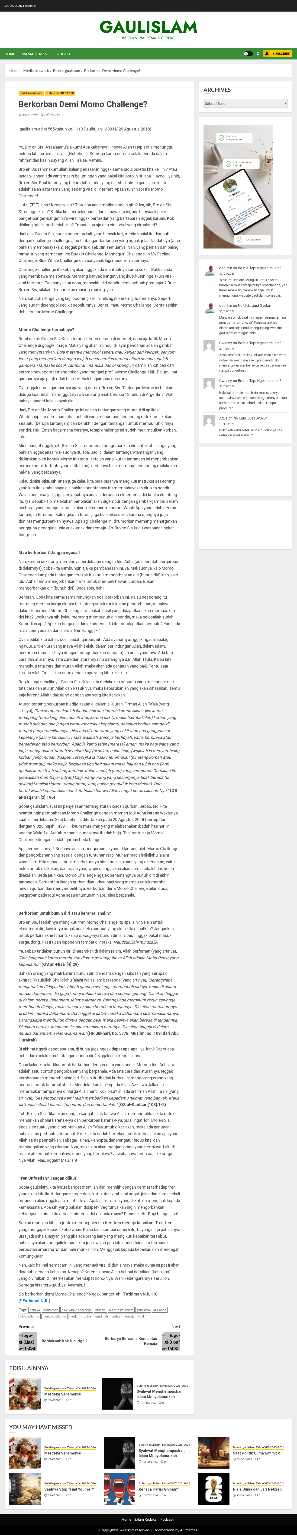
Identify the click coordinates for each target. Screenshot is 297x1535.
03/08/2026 (244, 1459)
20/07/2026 (150, 1495)
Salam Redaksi (35, 54)
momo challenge (54, 1316)
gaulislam (148, 27)
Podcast (63, 54)
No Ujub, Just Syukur (254, 305)
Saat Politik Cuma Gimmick (256, 1453)
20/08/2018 (52, 114)
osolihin (225, 268)
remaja (130, 1316)
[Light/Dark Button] (248, 53)
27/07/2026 (56, 1495)
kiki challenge (29, 1316)
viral (141, 1316)
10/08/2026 (148, 1402)
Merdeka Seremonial (62, 1394)
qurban (116, 1316)
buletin (100, 1310)
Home (10, 54)
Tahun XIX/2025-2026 (81, 1388)
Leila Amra (30, 114)
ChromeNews (163, 1530)
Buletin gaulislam (31, 93)
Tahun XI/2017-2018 (60, 93)
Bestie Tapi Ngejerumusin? (259, 268)
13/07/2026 (244, 1495)
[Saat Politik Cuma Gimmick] (213, 1453)
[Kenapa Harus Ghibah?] (119, 1489)
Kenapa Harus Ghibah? (158, 1489)
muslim (86, 1316)
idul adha (159, 1310)
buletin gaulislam (121, 1310)
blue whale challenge (77, 1310)
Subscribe (281, 54)
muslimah (101, 1316)
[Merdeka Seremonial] (25, 1394)
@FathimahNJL (33, 1300)
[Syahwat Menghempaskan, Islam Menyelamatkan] (117, 1394)
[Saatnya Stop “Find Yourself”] (25, 1489)
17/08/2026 (56, 1400)
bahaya (35, 1310)
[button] (258, 53)
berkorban (50, 1310)
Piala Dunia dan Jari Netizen (257, 1489)
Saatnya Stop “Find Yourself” (69, 1489)
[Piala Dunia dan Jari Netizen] (213, 1489)
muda (73, 1316)
